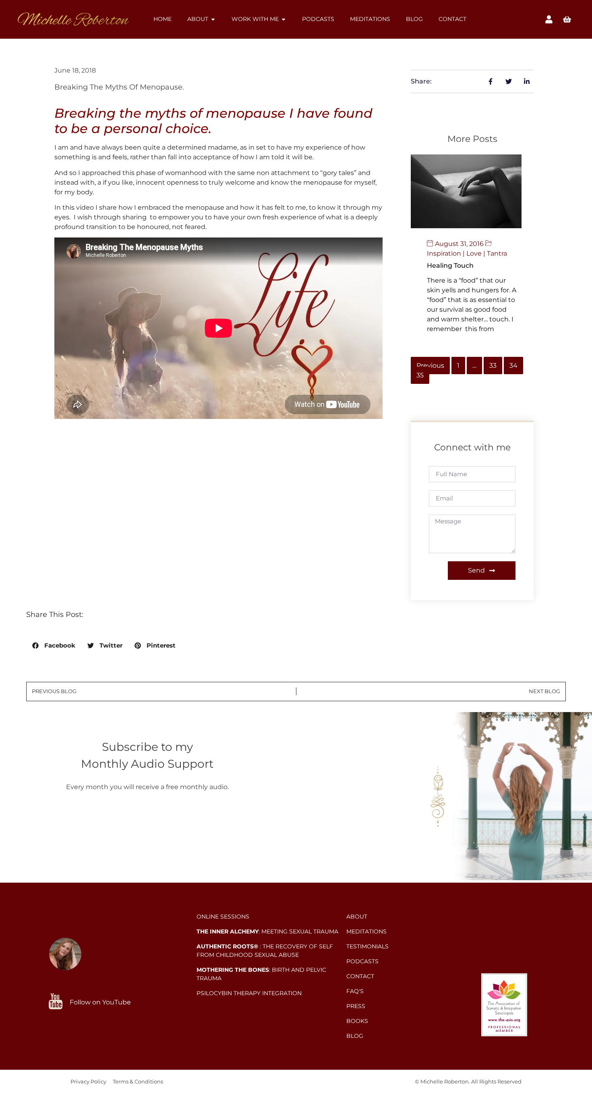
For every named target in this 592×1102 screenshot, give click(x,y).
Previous (430, 365)
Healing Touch (450, 265)
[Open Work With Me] (283, 19)
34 (513, 365)
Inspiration (444, 253)
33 (493, 365)
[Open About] (213, 19)
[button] (53, 645)
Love (474, 253)
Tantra (497, 253)
